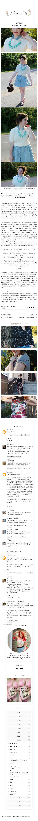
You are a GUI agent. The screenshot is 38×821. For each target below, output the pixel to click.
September (13, 752)
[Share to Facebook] (27, 307)
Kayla (8, 510)
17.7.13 (9, 442)
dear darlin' (13, 766)
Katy (11, 242)
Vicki (8, 578)
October (13, 749)
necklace (4, 280)
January (13, 794)
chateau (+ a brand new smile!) (19, 772)
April (11, 785)
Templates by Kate (25, 816)
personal (12, 306)
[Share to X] (29, 307)
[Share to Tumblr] (33, 307)
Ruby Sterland (11, 518)
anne (11, 764)
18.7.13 (9, 554)
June (11, 779)
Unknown (10, 472)
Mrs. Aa (9, 429)
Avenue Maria (9, 816)
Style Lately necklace (18, 188)
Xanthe (9, 460)
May (11, 782)
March (12, 788)
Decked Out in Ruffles (13, 597)
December (13, 743)
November (13, 746)
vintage (3, 308)
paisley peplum (14, 777)
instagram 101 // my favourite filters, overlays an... (18, 761)
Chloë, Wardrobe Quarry (14, 601)
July (11, 758)
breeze (12, 770)
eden (11, 774)
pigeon (9, 444)
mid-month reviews (15, 768)
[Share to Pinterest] (31, 307)
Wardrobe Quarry (12, 620)
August (12, 755)
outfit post (5, 306)
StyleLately (27, 274)
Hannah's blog (14, 245)
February (13, 791)
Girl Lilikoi (10, 541)
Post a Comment (7, 624)
